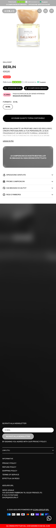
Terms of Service (10, 475)
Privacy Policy (9, 463)
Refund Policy (9, 467)
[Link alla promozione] (28, 2)
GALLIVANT (7, 62)
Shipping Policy (9, 471)
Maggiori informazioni (22, 95)
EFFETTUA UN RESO (10, 478)
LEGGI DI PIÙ (8, 141)
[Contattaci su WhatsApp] (49, 518)
